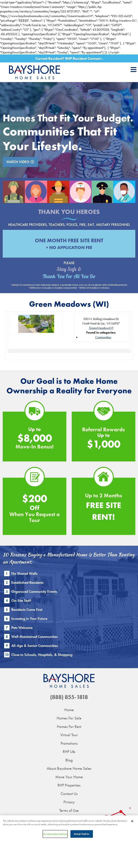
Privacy (69, 802)
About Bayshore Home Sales (69, 768)
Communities (103, 337)
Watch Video (20, 161)
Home (69, 709)
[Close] (132, 821)
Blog (69, 760)
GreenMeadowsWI (101, 328)
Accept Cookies (81, 833)
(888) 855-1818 (69, 697)
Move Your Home (69, 776)
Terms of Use (69, 810)
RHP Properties (69, 785)
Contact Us (69, 793)
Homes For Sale (69, 718)
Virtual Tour (69, 734)
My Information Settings (55, 833)
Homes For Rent (69, 726)
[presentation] (133, 70)
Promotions (69, 743)
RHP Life (69, 751)
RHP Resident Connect (83, 58)
